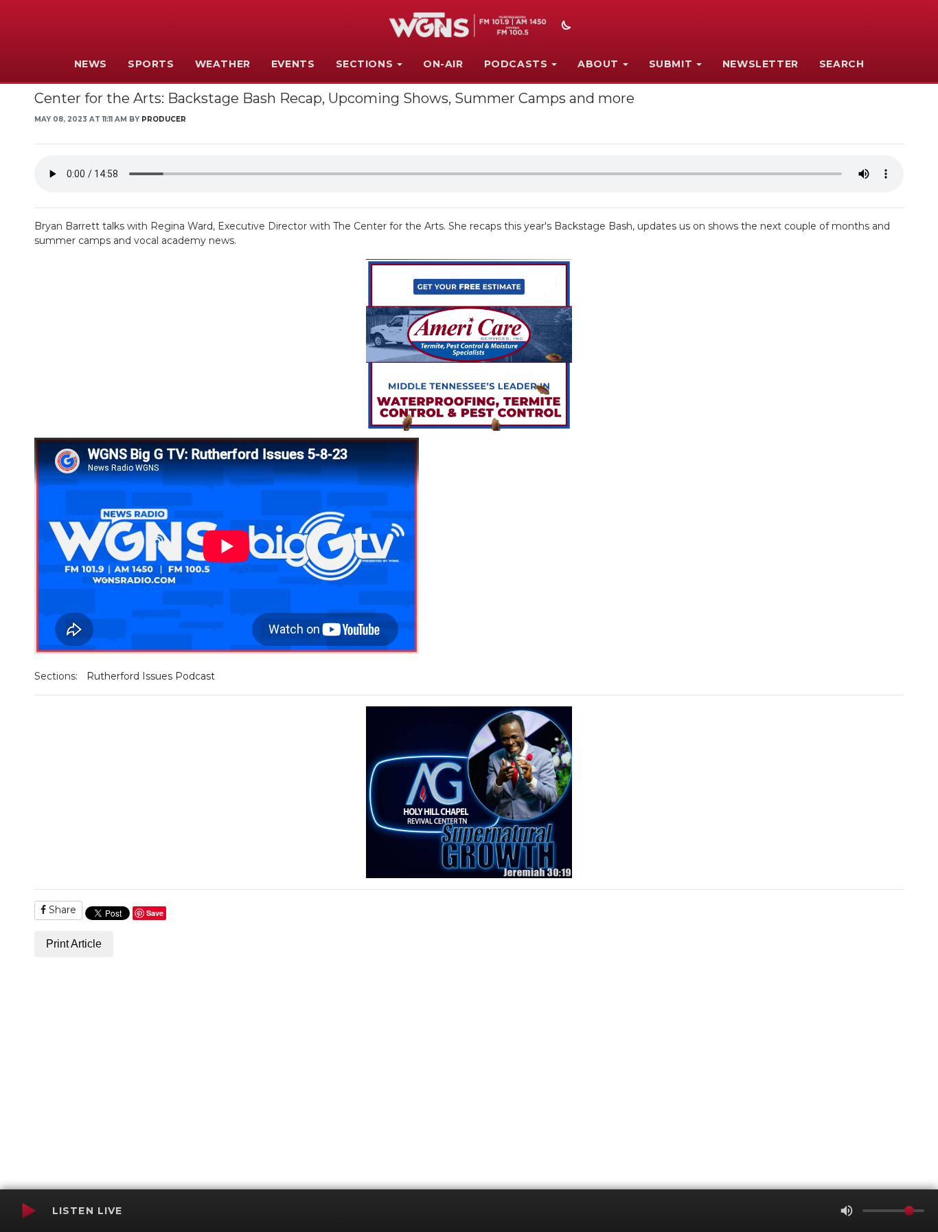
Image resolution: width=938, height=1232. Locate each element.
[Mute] (846, 1210)
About (598, 64)
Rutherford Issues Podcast (151, 676)
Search (842, 64)
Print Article (74, 944)
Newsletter (760, 64)
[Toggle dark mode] (564, 26)
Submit (671, 64)
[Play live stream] (28, 1210)
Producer (163, 119)
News (90, 64)
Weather (223, 64)
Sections (364, 64)
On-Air (443, 64)
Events (293, 64)
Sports (151, 64)
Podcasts (516, 64)
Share (61, 910)
